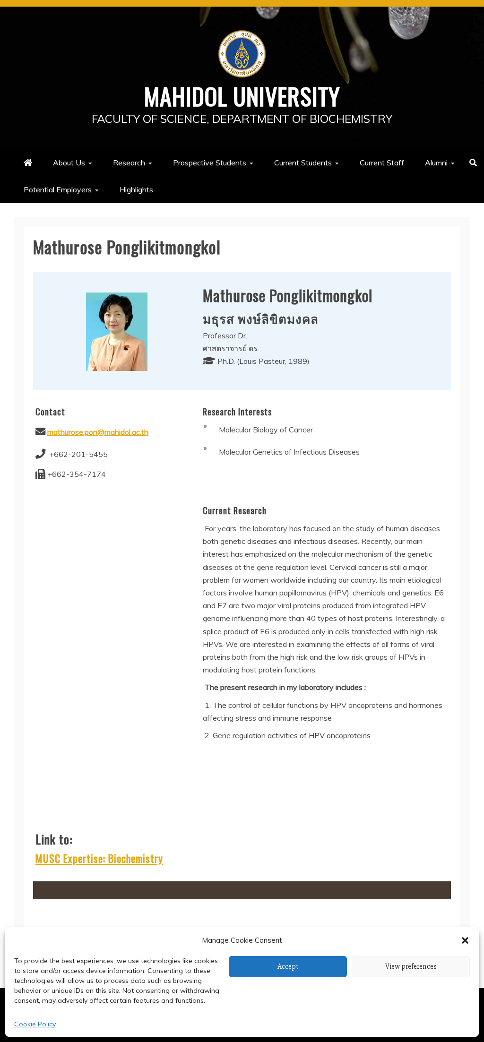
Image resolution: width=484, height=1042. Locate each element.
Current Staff (382, 162)
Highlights (136, 189)
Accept (288, 966)
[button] (465, 940)
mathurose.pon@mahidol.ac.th (97, 432)
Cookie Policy (35, 1024)
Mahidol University (242, 95)
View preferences (411, 966)
